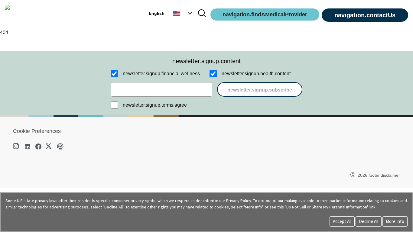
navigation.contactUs (364, 15)
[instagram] (16, 146)
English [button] (156, 13)
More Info (395, 221)
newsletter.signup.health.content (256, 73)
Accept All (342, 221)
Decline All (368, 221)
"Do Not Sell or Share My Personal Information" (327, 207)
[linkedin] (27, 146)
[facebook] (38, 146)
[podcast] (60, 146)
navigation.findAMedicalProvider (265, 14)
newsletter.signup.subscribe (259, 89)
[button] (183, 13)
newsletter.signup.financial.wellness (161, 73)
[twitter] (49, 146)
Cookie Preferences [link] (37, 131)
